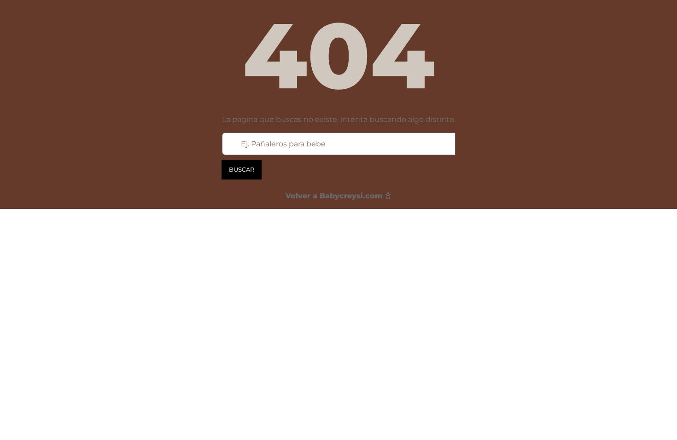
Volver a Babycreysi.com (335, 195)
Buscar (241, 169)
